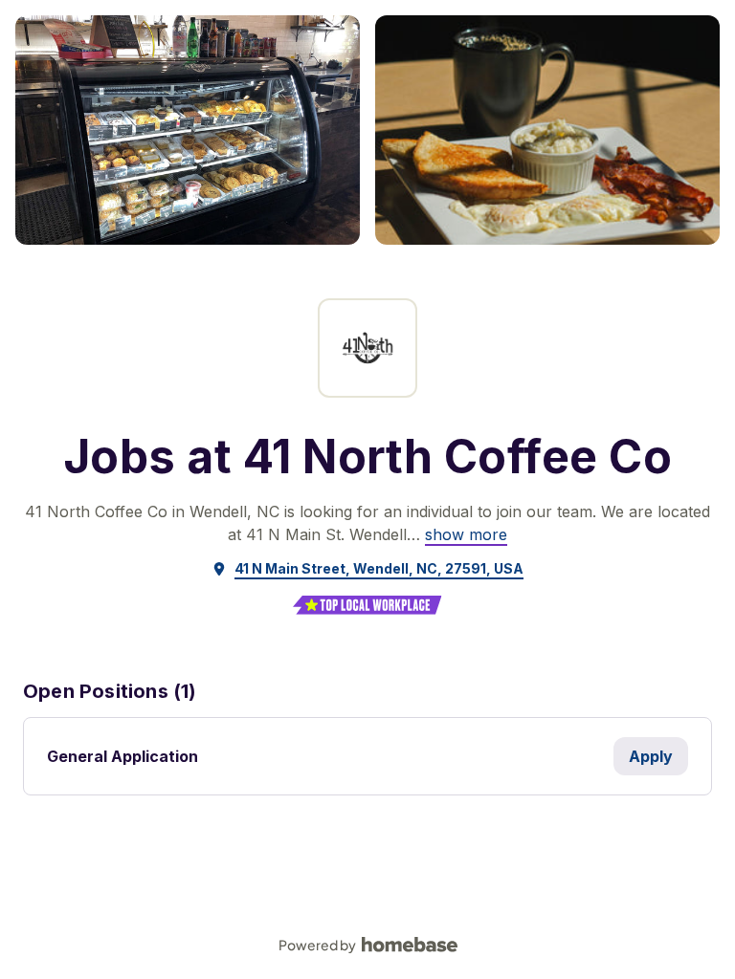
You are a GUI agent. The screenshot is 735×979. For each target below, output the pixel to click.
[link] (466, 534)
